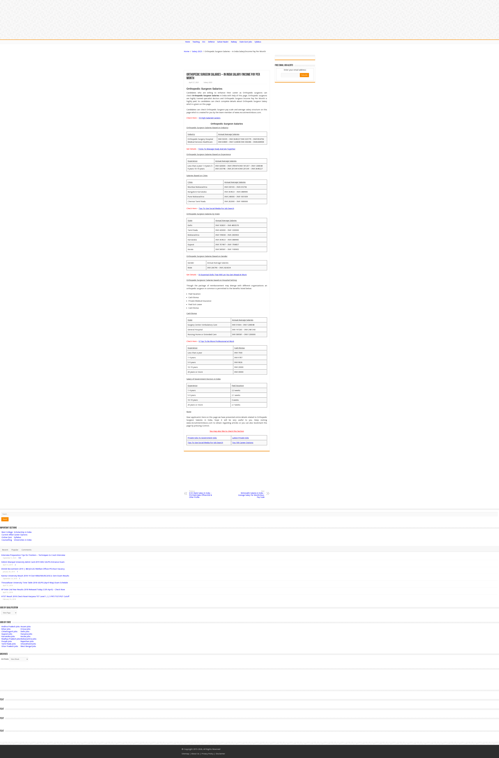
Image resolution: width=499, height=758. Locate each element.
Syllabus (258, 42)
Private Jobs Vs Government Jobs (202, 438)
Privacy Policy (208, 754)
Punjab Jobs (6, 641)
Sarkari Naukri (222, 42)
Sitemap (185, 754)
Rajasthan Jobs (27, 641)
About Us (195, 754)
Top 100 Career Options (242, 442)
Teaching (196, 42)
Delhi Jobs (25, 631)
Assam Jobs (26, 626)
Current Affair (8, 535)
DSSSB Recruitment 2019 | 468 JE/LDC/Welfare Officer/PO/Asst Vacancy (33, 569)
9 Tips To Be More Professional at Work (216, 341)
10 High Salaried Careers (209, 118)
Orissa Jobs (25, 629)
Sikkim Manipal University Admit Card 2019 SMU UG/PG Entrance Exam (32, 562)
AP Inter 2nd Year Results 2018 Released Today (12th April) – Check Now (33, 589)
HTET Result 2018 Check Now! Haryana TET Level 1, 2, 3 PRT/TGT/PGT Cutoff (35, 596)
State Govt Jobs (245, 42)
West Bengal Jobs (28, 646)
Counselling (7, 540)
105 (19, 558)
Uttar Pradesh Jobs (9, 646)
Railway (234, 42)
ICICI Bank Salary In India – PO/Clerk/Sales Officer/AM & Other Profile (200, 494)
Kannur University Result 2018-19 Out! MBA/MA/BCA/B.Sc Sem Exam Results (35, 576)
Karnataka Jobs (8, 636)
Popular (14, 550)
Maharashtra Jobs (28, 639)
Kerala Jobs (25, 636)
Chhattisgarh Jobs (9, 631)
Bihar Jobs (6, 629)
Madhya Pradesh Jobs (10, 639)
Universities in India (22, 540)
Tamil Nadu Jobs (8, 644)
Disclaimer (220, 754)
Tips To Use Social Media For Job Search (216, 208)
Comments (26, 550)
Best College (7, 532)
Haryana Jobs (26, 634)
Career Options (20, 535)
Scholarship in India (22, 532)
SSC (203, 42)
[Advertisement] (213, 62)
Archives (5, 659)
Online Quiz (7, 537)
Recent (5, 550)
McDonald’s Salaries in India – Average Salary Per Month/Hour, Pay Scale (251, 494)
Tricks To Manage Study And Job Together (216, 149)
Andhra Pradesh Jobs (10, 626)
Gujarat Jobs (6, 634)
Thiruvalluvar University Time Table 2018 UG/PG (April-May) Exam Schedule (34, 582)
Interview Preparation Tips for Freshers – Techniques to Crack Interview (33, 555)
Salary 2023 (197, 51)
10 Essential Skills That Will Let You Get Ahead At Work (222, 275)
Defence (211, 42)
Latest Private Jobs (240, 438)
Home (187, 42)
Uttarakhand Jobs (28, 644)
